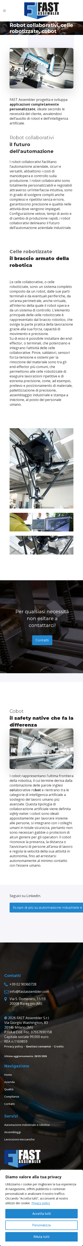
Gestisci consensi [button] (38, 1046)
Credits (59, 1046)
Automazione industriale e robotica (27, 1125)
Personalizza (41, 1225)
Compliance (11, 1096)
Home (8, 1075)
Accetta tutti (41, 1213)
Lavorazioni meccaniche (19, 1139)
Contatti (42, 640)
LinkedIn (33, 895)
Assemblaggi (12, 1132)
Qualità (8, 1089)
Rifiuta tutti (41, 1237)
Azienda (9, 1082)
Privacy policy (40, 1203)
